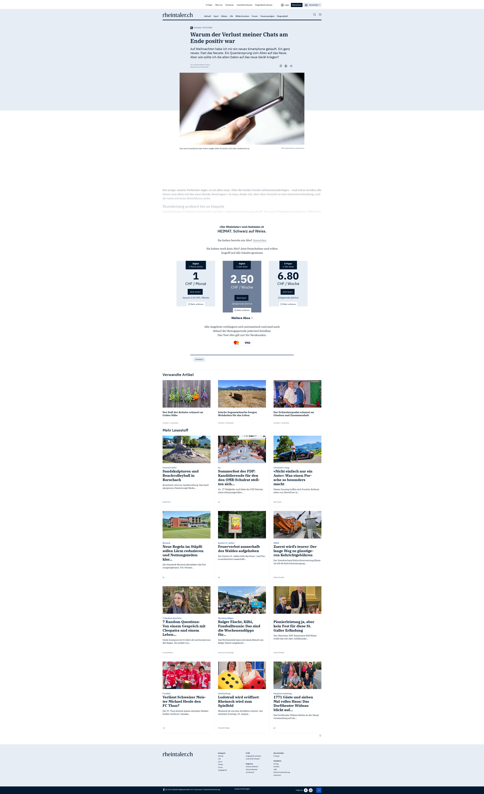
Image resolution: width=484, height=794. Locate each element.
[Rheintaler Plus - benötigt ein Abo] (191, 27)
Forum (255, 16)
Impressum (198, 789)
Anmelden (259, 240)
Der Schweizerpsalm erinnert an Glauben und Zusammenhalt (294, 413)
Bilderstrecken (242, 16)
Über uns (218, 5)
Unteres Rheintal (252, 767)
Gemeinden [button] (314, 5)
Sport (216, 16)
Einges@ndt (282, 16)
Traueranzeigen (267, 16)
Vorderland (250, 772)
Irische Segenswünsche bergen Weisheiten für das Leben (237, 413)
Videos (224, 16)
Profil (248, 753)
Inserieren (229, 5)
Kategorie (221, 753)
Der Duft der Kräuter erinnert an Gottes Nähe (183, 413)
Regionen (249, 764)
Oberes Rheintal (252, 769)
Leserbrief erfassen (244, 5)
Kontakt (276, 767)
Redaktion (277, 761)
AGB (275, 769)
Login (286, 5)
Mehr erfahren (197, 304)
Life (231, 16)
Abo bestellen (279, 753)
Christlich (199, 359)
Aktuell (207, 16)
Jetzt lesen (241, 298)
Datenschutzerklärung (282, 772)
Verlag (276, 764)
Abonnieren (296, 5)
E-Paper (209, 5)
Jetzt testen (195, 292)
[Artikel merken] (281, 66)
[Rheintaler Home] (178, 14)
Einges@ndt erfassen (263, 5)
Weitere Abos (241, 318)
